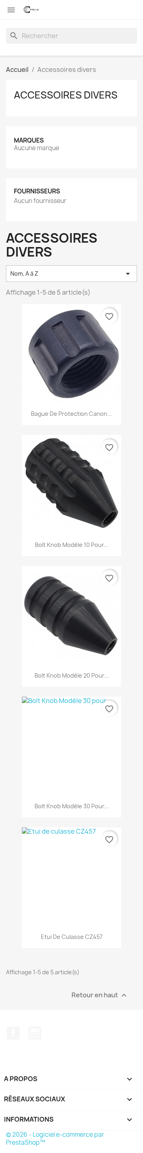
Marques (29, 140)
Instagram (35, 1033)
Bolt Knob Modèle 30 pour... (72, 806)
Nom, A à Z (71, 273)
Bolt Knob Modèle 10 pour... (71, 544)
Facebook (13, 1033)
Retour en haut (100, 995)
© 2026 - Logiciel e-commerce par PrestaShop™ (55, 1138)
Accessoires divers (66, 95)
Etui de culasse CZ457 (71, 937)
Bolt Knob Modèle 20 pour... (72, 675)
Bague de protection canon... (71, 413)
